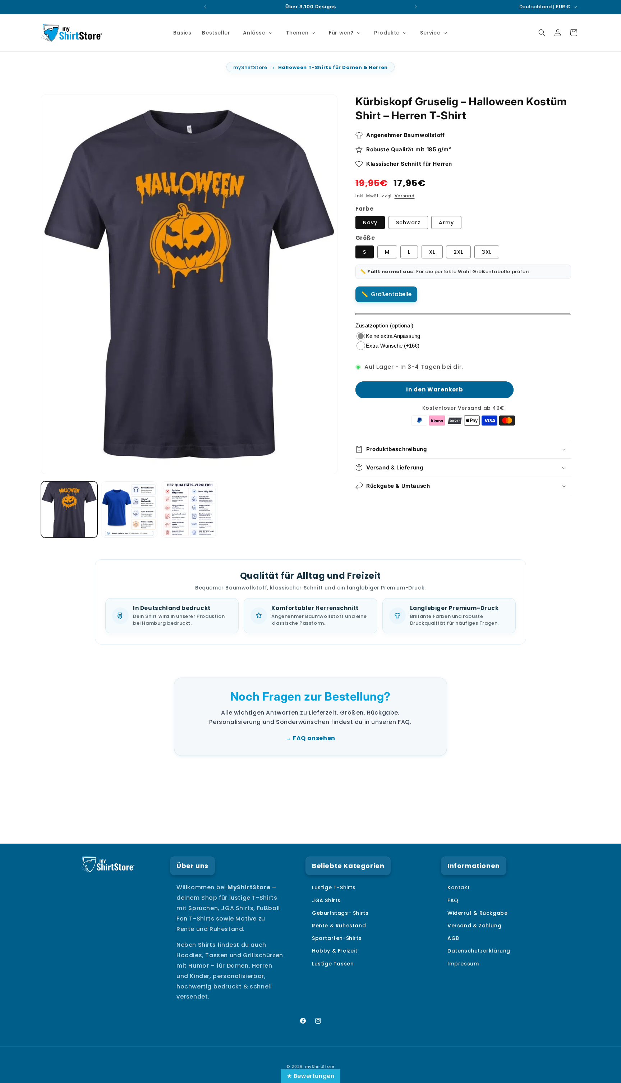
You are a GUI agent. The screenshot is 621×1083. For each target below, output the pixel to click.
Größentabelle (391, 294)
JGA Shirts (326, 900)
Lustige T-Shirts (334, 887)
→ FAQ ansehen (310, 738)
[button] (257, 32)
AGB (453, 938)
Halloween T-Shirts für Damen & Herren (333, 67)
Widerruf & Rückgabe (477, 913)
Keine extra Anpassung (393, 336)
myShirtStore (250, 67)
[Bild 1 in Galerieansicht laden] (69, 509)
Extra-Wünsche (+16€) (392, 346)
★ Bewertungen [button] (311, 1076)
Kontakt (458, 887)
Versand (405, 196)
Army (446, 222)
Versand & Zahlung (474, 925)
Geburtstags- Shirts (340, 913)
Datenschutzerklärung (478, 951)
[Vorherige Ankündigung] (205, 7)
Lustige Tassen (333, 963)
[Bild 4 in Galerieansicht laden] (189, 509)
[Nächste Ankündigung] (416, 7)
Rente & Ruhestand (339, 925)
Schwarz (408, 222)
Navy (370, 222)
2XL (458, 252)
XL (432, 252)
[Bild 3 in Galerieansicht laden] (129, 509)
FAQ (453, 900)
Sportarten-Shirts (337, 938)
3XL (487, 252)
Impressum (463, 963)
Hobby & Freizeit (335, 951)
